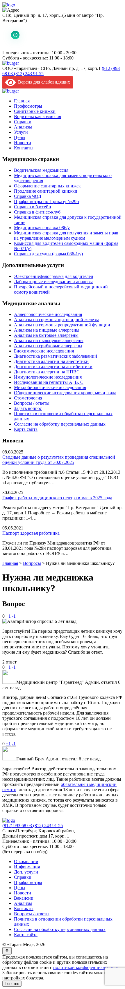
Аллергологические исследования (48, 314)
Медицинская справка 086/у (42, 227)
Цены (19, 137)
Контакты (23, 147)
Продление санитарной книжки (45, 191)
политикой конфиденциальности (86, 967)
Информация (27, 866)
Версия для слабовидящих (43, 81)
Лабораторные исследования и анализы (53, 281)
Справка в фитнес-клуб (37, 211)
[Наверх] (7, 950)
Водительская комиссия (37, 116)
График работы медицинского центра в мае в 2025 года (57, 497)
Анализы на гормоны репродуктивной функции (62, 324)
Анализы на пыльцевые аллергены (48, 340)
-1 (14, 616)
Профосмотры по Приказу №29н (46, 201)
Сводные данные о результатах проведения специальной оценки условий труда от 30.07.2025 (58, 460)
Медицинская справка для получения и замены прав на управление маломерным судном (66, 235)
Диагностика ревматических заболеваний (55, 356)
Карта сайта (26, 429)
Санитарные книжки (35, 111)
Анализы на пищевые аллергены (46, 330)
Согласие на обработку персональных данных (60, 424)
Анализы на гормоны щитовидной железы (56, 319)
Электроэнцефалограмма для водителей (53, 276)
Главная (22, 100)
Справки (22, 121)
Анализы (23, 126)
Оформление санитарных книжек (47, 185)
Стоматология (28, 397)
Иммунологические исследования (48, 377)
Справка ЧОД (27, 196)
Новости (22, 142)
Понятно (12, 983)
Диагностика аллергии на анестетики (51, 361)
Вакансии (23, 898)
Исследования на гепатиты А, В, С (48, 382)
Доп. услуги (26, 871)
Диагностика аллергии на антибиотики (53, 366)
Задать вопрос (28, 408)
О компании (26, 861)
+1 (8, 616)
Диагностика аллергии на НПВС (47, 371)
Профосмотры (28, 106)
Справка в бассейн (32, 206)
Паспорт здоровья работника (31, 533)
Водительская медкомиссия (41, 170)
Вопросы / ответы (31, 403)
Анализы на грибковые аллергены (48, 345)
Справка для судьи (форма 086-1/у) (48, 253)
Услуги (21, 132)
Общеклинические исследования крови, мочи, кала (65, 392)
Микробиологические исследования (50, 387)
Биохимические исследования (44, 350)
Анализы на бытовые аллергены (46, 335)
